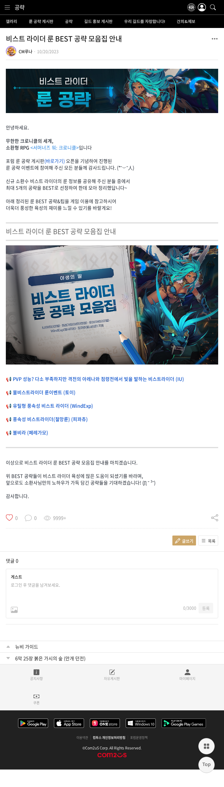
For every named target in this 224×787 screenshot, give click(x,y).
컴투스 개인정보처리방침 (109, 737)
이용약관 (82, 737)
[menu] (7, 7)
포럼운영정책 (139, 737)
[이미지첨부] (14, 609)
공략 (19, 7)
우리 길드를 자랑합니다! (144, 21)
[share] (214, 517)
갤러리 (11, 21)
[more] (206, 746)
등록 (206, 608)
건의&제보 (186, 21)
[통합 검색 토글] (212, 7)
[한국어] (191, 7)
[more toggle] (214, 38)
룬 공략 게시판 (41, 21)
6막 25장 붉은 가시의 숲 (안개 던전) (50, 658)
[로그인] (202, 7)
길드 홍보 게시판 (98, 21)
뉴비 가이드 (26, 646)
